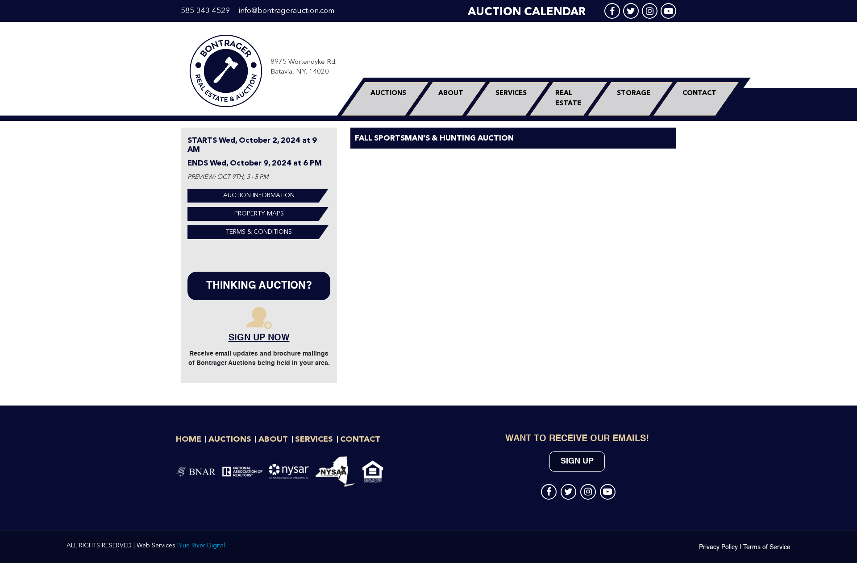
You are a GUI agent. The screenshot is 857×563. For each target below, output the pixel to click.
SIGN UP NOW (259, 338)
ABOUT (450, 93)
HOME (188, 439)
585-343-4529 (205, 11)
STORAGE (633, 93)
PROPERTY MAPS (259, 214)
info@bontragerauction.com (286, 11)
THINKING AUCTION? (259, 286)
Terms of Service (766, 547)
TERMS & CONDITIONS (259, 232)
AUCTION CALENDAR (527, 12)
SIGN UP (577, 461)
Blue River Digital (201, 545)
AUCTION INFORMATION (259, 195)
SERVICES (511, 93)
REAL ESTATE (568, 98)
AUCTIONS (388, 93)
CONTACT (699, 93)
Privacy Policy (718, 547)
